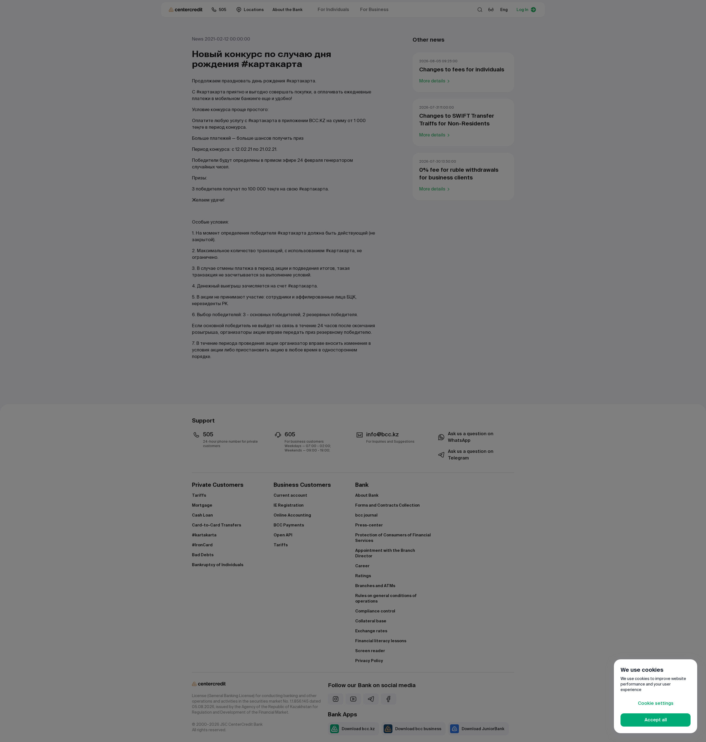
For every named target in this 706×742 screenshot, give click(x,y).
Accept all (656, 720)
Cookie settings (655, 703)
